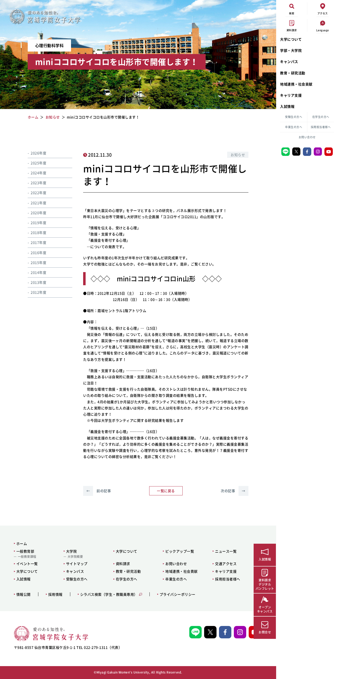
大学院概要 (75, 556)
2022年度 (38, 192)
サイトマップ (77, 563)
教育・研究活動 (292, 72)
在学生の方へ (320, 117)
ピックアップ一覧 (179, 551)
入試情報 (287, 106)
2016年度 (38, 252)
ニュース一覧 (226, 551)
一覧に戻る (166, 490)
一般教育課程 (27, 556)
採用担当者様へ (321, 127)
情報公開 (23, 594)
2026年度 (38, 152)
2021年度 (38, 202)
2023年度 (38, 182)
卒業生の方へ (293, 127)
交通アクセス (226, 563)
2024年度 (38, 172)
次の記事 (233, 490)
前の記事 (98, 490)
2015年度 (38, 262)
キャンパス (289, 61)
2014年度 (38, 272)
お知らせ (238, 154)
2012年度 (38, 292)
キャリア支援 (291, 95)
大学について (291, 39)
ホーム (21, 543)
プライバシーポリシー (177, 594)
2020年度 (38, 212)
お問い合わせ (307, 137)
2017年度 (38, 242)
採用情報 (55, 594)
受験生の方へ (293, 117)
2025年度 (38, 162)
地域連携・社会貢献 (296, 84)
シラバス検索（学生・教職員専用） (109, 594)
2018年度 (38, 232)
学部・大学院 (291, 50)
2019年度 (38, 222)
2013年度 (38, 282)
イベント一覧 (27, 563)
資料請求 (123, 563)
